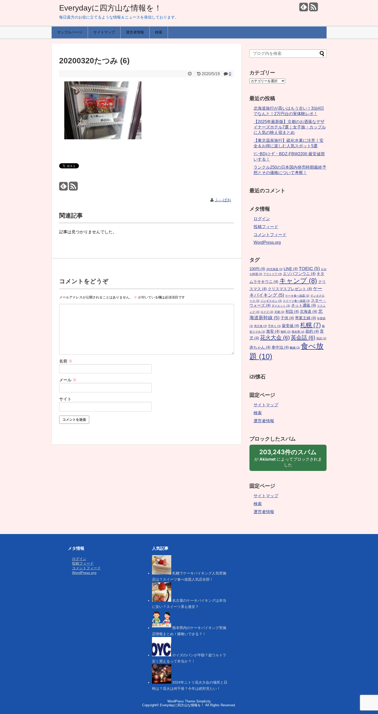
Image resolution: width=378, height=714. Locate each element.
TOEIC (309, 268)
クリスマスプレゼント (290, 289)
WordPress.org (267, 242)
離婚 (295, 347)
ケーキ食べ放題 (297, 295)
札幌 (310, 325)
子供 (287, 318)
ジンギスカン (271, 300)
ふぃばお (223, 200)
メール (68, 380)
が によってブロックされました (288, 459)
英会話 (303, 337)
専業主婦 (305, 318)
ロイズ (266, 311)
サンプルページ (69, 32)
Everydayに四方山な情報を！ (110, 8)
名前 (66, 361)
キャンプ (298, 280)
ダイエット (281, 305)
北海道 (308, 311)
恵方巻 (260, 326)
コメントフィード (270, 235)
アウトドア (272, 274)
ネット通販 (303, 305)
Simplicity (203, 701)
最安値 (290, 326)
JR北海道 (274, 269)
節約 (312, 331)
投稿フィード (266, 227)
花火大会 (275, 337)
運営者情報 (135, 32)
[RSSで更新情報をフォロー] (313, 9)
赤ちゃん (260, 347)
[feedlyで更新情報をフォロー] (303, 9)
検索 (158, 32)
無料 (286, 331)
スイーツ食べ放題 (296, 300)
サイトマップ (104, 32)
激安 (273, 331)
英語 (321, 338)
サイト (65, 399)
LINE (291, 269)
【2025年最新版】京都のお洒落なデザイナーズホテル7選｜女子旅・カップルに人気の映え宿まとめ (290, 127)
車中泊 (280, 347)
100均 (257, 269)
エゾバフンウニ (299, 274)
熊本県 (298, 331)
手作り (274, 326)
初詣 (292, 311)
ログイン (262, 219)
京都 (279, 311)
